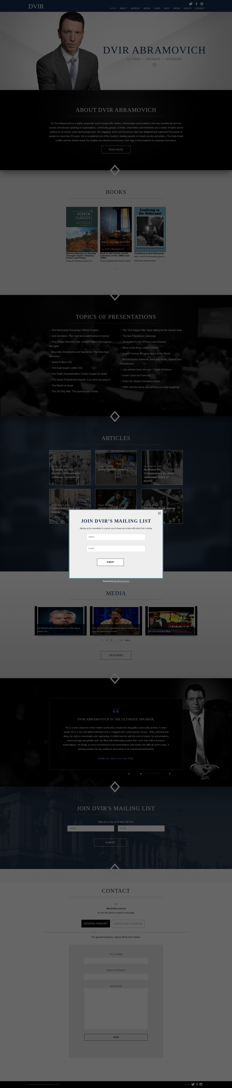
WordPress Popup (121, 581)
